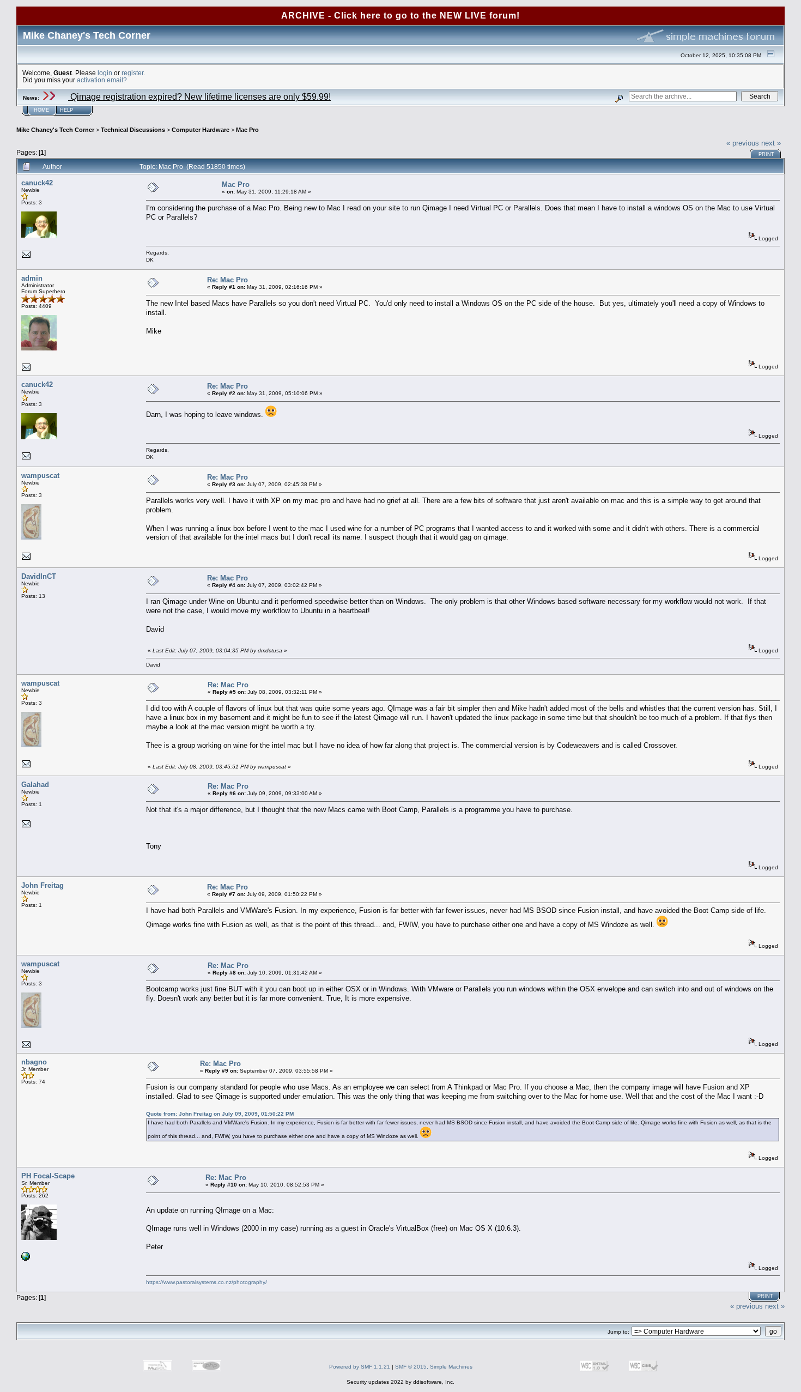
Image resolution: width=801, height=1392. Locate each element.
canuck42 (37, 183)
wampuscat (40, 475)
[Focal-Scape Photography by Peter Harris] (25, 1259)
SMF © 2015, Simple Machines (433, 1367)
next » (771, 143)
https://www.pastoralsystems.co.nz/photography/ (206, 1282)
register (132, 72)
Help (66, 110)
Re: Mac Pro (227, 280)
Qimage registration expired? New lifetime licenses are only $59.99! (199, 96)
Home (41, 110)
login (105, 72)
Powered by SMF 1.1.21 (359, 1367)
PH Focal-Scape (48, 1176)
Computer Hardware (200, 129)
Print (766, 154)
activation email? (102, 79)
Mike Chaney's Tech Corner (55, 129)
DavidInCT (38, 576)
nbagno (34, 1062)
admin (32, 278)
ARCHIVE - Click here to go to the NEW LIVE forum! (400, 15)
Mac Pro (247, 129)
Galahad (35, 784)
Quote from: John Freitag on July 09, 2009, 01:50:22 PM (220, 1114)
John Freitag (42, 885)
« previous (742, 143)
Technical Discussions (133, 129)
